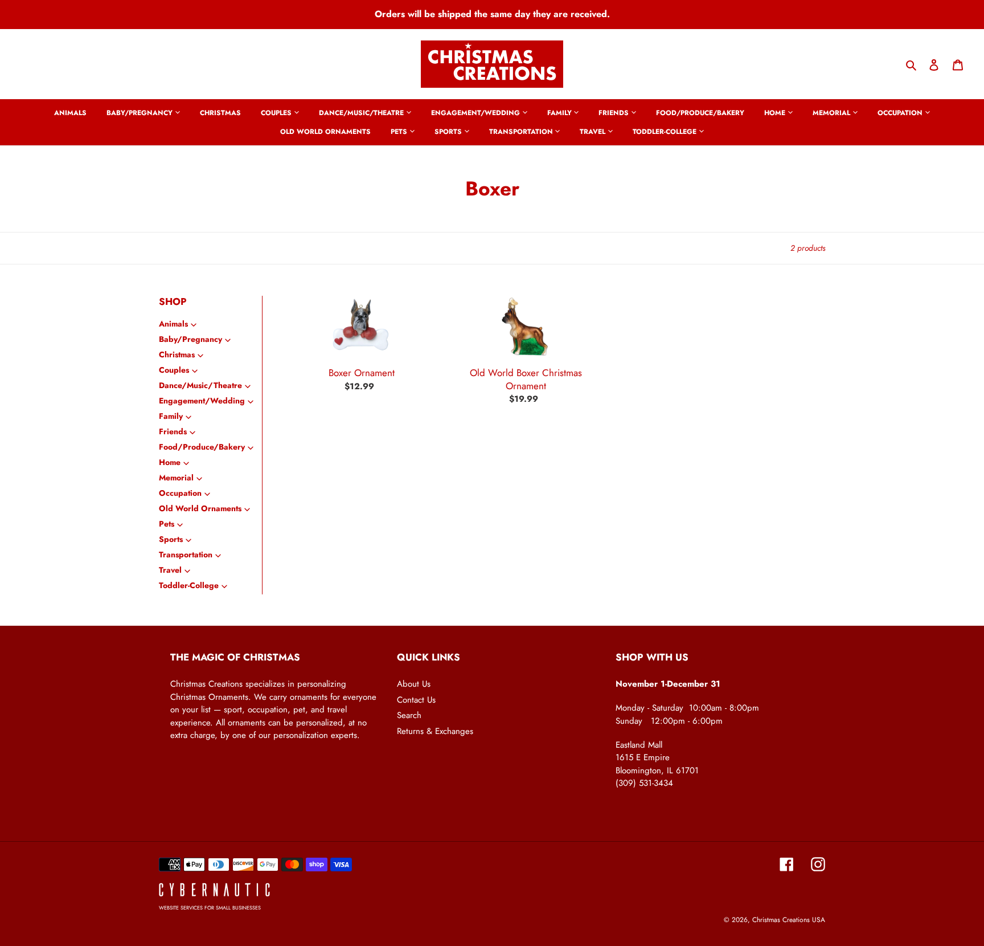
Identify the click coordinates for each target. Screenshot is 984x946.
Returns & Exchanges (435, 731)
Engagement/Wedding (202, 400)
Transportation (185, 554)
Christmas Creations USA (788, 920)
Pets (166, 523)
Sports (171, 539)
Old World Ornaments (200, 508)
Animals (173, 323)
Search (409, 715)
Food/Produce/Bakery (202, 446)
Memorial (176, 477)
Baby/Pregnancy (190, 339)
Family (171, 416)
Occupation (180, 493)
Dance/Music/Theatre (200, 385)
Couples (174, 370)
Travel (170, 570)
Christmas (177, 354)
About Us (413, 684)
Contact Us (416, 700)
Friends (173, 431)
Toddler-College (189, 585)
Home (170, 462)
